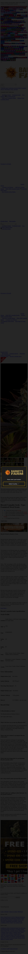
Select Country (13, 484)
